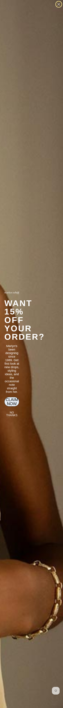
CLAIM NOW (12, 401)
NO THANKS (11, 414)
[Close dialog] (59, 4)
